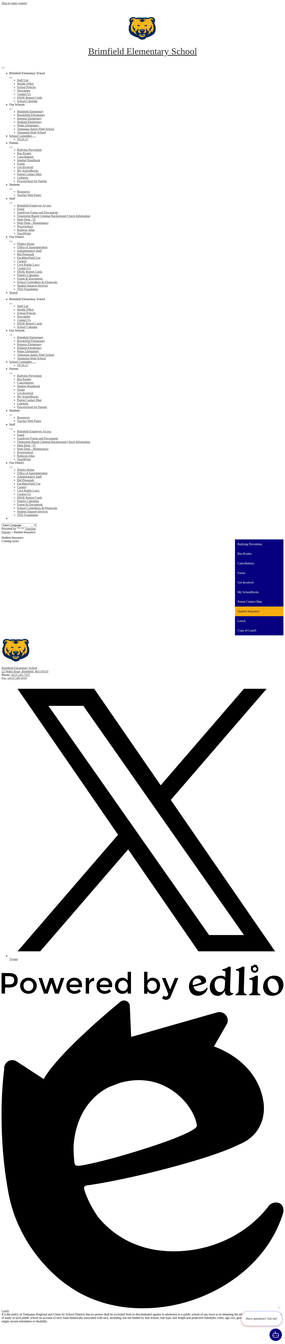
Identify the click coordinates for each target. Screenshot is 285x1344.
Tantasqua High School (31, 132)
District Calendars (28, 275)
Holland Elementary (29, 122)
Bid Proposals (25, 254)
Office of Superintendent (32, 247)
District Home (25, 243)
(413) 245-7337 (20, 675)
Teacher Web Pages (29, 195)
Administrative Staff (29, 250)
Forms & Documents (30, 278)
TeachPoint (24, 233)
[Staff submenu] (10, 203)
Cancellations (25, 156)
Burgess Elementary (29, 118)
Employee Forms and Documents (37, 212)
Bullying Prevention (29, 149)
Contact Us (24, 94)
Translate (30, 528)
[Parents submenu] (10, 147)
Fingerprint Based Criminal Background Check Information (53, 216)
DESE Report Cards (29, 97)
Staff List (22, 80)
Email (20, 209)
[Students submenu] (10, 189)
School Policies (26, 87)
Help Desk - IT (26, 219)
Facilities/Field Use (29, 257)
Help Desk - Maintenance (32, 223)
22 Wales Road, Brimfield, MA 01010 (25, 671)
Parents (6, 532)
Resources (23, 191)
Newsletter (23, 90)
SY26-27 (22, 139)
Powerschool (25, 226)
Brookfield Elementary (31, 115)
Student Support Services (32, 285)
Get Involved (25, 167)
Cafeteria (22, 177)
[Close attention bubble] (279, 1309)
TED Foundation (27, 289)
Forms (21, 163)
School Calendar (27, 101)
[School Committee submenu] (34, 137)
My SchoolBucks (27, 170)
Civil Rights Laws (28, 264)
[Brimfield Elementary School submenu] (10, 77)
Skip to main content (14, 3)
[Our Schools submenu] (10, 109)
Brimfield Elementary (30, 111)
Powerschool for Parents (32, 181)
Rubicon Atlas (26, 230)
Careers (21, 261)
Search (13, 292)
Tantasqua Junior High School (35, 129)
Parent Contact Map (29, 174)
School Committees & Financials (37, 282)
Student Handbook (28, 160)
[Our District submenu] (10, 241)
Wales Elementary (28, 125)
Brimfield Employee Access (34, 205)
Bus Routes (24, 153)
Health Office (25, 83)
